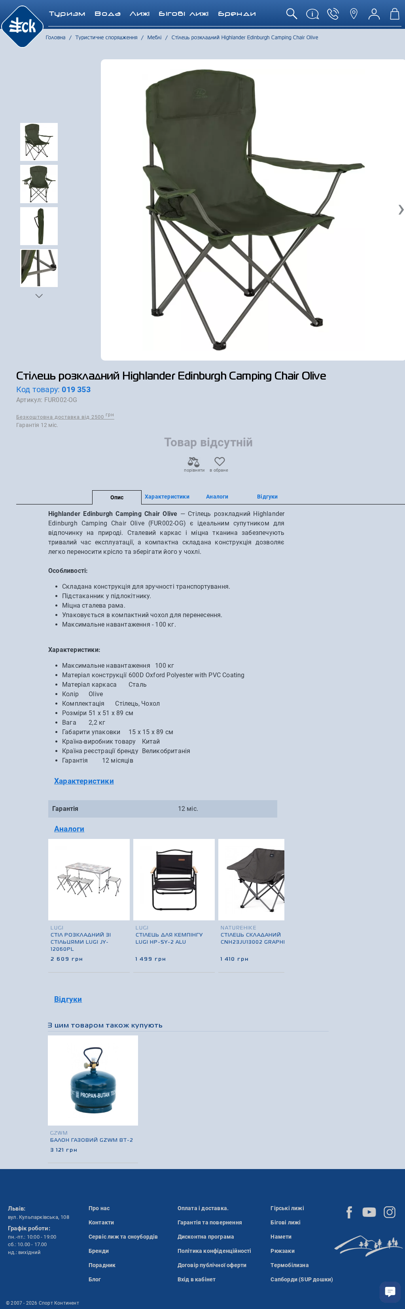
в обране (219, 470)
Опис (117, 497)
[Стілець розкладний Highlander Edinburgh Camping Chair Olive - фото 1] (253, 210)
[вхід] (374, 17)
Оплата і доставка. (203, 1208)
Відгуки (267, 496)
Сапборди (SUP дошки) (302, 1279)
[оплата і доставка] (312, 17)
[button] (39, 296)
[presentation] (275, 891)
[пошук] (292, 17)
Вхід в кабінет (197, 1279)
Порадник (102, 1265)
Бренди (99, 1251)
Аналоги (217, 496)
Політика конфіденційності (215, 1251)
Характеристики (167, 496)
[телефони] (333, 17)
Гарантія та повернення (210, 1222)
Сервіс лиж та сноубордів (123, 1236)
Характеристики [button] (84, 781)
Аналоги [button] (69, 828)
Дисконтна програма (206, 1236)
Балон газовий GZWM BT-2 (91, 1141)
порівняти (194, 470)
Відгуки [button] (68, 999)
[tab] (166, 781)
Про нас (99, 1208)
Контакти (101, 1222)
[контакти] (353, 17)
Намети (281, 1236)
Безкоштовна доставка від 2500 (65, 416)
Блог (95, 1279)
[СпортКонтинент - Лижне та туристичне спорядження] (22, 26)
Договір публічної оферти (212, 1265)
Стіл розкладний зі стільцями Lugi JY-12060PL (81, 942)
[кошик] (394, 17)
